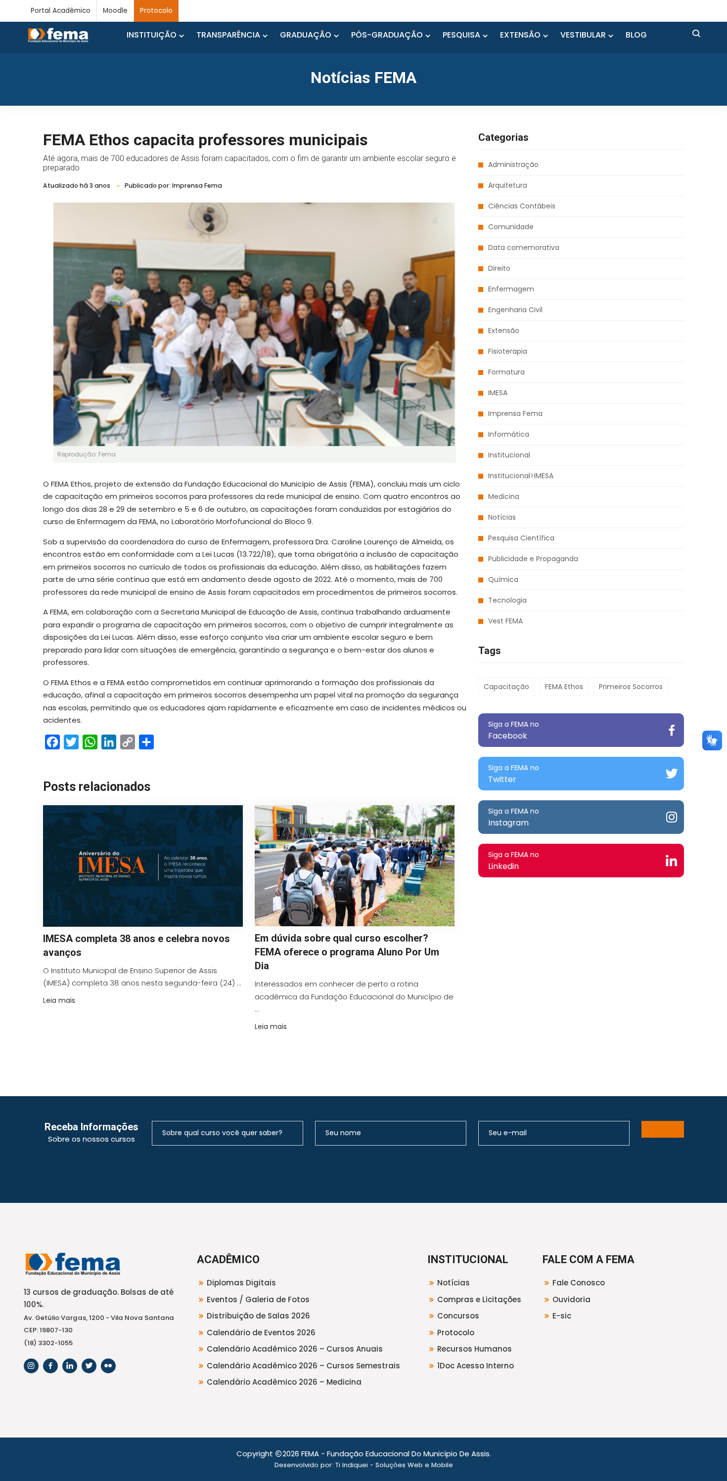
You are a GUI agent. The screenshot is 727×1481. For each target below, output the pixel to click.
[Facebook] (50, 1365)
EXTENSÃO (520, 35)
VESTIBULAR (583, 35)
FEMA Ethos (564, 687)
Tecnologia (507, 600)
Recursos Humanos (474, 1349)
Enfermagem (511, 289)
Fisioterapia (507, 351)
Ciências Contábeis (521, 206)
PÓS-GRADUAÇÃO (387, 35)
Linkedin (513, 861)
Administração (513, 164)
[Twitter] (89, 1365)
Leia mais (59, 1000)
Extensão (503, 330)
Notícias (502, 517)
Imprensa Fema (515, 413)
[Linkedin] (69, 1365)
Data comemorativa (523, 247)
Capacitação (506, 687)
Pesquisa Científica (521, 538)
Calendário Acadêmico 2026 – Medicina (284, 1382)
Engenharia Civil (515, 310)
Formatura (506, 372)
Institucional (509, 455)
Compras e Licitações (479, 1299)
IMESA (497, 393)
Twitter (513, 774)
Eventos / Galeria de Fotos (258, 1299)
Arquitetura (507, 185)
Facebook (513, 730)
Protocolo (156, 10)
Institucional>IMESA (520, 476)
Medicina (503, 496)
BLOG (636, 35)
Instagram (513, 817)
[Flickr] (108, 1365)
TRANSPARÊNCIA (228, 35)
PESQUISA (461, 35)
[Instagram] (31, 1365)
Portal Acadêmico (61, 10)
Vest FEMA (505, 621)
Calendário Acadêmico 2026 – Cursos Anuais (295, 1349)
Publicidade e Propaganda (533, 559)
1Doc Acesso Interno (475, 1365)
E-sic (561, 1316)
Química (503, 579)
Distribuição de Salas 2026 (258, 1316)
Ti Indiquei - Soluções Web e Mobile (394, 1465)
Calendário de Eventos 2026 (261, 1332)
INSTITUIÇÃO (152, 35)
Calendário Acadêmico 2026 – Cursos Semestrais (303, 1365)
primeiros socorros (631, 687)
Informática (508, 434)
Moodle (115, 10)
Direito (499, 268)
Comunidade (511, 227)
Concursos (458, 1316)
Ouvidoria (571, 1299)
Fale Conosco (578, 1282)
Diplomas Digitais (241, 1282)
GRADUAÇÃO (305, 35)
